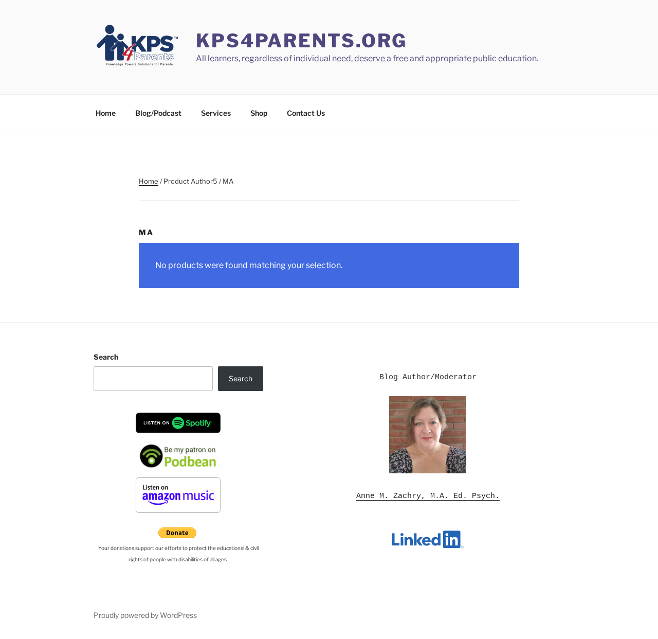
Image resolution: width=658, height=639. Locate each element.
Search (106, 356)
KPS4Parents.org (301, 40)
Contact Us (306, 113)
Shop (258, 113)
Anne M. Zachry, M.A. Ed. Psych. (428, 496)
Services (216, 113)
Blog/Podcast (158, 113)
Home (106, 113)
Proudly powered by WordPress (145, 615)
